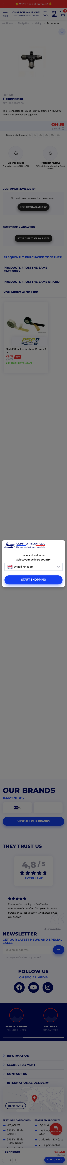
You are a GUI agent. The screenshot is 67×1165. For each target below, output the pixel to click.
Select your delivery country (33, 559)
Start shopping (33, 580)
